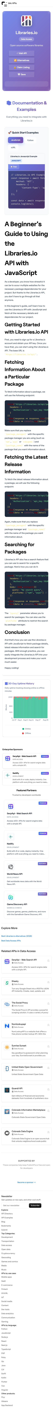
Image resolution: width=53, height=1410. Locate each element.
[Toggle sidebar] (5, 5)
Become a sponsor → (26, 1182)
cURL (13, 147)
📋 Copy (13, 167)
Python (30, 140)
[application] (26, 709)
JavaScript (15, 140)
